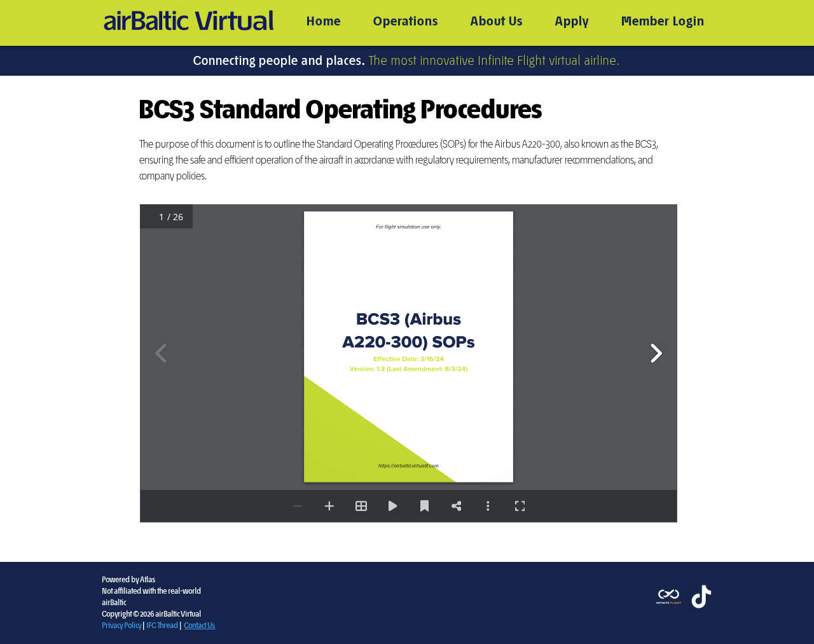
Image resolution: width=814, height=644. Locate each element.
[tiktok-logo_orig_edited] (699, 596)
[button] (406, 22)
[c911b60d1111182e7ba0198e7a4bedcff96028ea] (668, 596)
